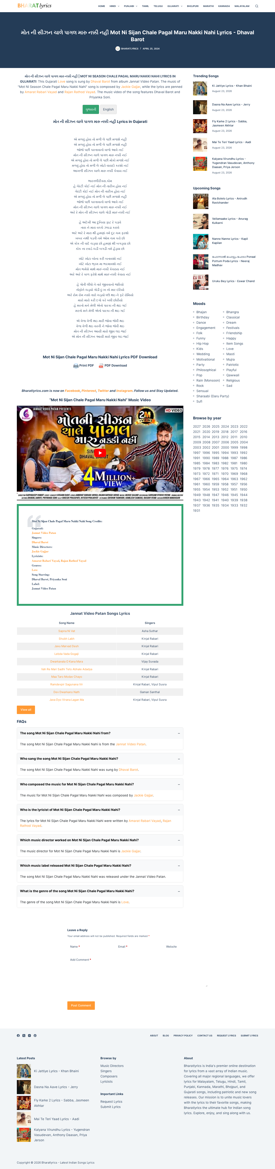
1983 (215, 463)
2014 (206, 437)
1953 (215, 489)
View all (26, 709)
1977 (215, 468)
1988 (224, 458)
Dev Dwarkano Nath (67, 692)
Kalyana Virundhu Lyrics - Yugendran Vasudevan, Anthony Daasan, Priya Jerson (233, 163)
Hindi (113, 6)
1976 (225, 468)
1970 (225, 474)
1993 (234, 453)
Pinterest (89, 391)
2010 (243, 437)
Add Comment (80, 959)
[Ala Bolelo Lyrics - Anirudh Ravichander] (200, 201)
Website (171, 946)
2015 (196, 437)
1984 (206, 463)
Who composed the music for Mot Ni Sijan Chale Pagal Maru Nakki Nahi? (77, 784)
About (154, 1035)
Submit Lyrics (249, 1035)
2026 (206, 426)
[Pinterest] (35, 1035)
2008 (206, 442)
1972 (206, 474)
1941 (215, 500)
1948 (206, 495)
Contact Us (204, 1035)
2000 (225, 447)
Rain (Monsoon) (208, 380)
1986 (243, 458)
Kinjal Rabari (150, 638)
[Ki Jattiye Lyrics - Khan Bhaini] (200, 88)
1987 (234, 458)
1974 (243, 468)
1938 (243, 500)
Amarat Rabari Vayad (41, 92)
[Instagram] (29, 1035)
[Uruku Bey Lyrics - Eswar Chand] (200, 282)
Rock (200, 386)
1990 (206, 458)
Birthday (202, 317)
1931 (196, 510)
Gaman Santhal (150, 692)
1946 (225, 495)
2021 (196, 432)
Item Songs (234, 343)
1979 (197, 468)
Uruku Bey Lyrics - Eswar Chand (233, 281)
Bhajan (201, 312)
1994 (225, 453)
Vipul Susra (158, 684)
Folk (199, 333)
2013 (215, 437)
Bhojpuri (192, 6)
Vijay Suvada (149, 661)
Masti (230, 354)
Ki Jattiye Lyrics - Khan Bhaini (232, 85)
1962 (243, 479)
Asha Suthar (150, 631)
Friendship (234, 333)
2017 (234, 432)
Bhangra (232, 312)
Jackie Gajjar (130, 87)
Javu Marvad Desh (66, 646)
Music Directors (112, 1066)
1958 (224, 484)
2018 (224, 432)
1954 (206, 489)
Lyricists (106, 1081)
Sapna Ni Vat (66, 631)
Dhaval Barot (100, 81)
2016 (243, 432)
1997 (197, 453)
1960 (206, 484)
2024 (225, 426)
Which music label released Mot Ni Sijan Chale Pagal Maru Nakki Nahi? (75, 865)
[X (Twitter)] (23, 1035)
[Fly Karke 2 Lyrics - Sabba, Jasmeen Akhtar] (200, 126)
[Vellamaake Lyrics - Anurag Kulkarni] (200, 221)
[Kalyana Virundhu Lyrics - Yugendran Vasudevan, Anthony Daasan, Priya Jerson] (200, 164)
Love (61, 81)
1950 (243, 489)
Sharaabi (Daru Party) (212, 396)
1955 (196, 489)
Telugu (158, 6)
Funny (200, 338)
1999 (234, 447)
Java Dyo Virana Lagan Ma (66, 699)
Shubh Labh (66, 638)
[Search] (256, 6)
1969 (234, 474)
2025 (215, 426)
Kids (199, 349)
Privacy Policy (183, 1035)
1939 (234, 500)
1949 (197, 495)
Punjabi (129, 6)
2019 (215, 432)
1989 (215, 458)
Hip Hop (202, 343)
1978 (206, 468)
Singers (106, 1071)
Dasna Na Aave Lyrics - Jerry (231, 104)
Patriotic (232, 365)
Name (75, 946)
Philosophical (206, 370)
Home (101, 6)
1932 (243, 505)
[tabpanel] (100, 229)
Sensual (202, 391)
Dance (201, 322)
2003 (197, 447)
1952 (224, 489)
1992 (243, 453)
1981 (233, 463)
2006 (225, 442)
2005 (234, 442)
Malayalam (242, 6)
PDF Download (115, 365)
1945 (234, 495)
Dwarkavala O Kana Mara (66, 661)
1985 (196, 463)
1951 (233, 489)
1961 (196, 484)
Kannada (224, 6)
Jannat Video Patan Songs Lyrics (100, 613)
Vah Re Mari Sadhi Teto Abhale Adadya (66, 669)
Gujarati (173, 6)
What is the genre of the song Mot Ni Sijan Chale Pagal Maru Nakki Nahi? (77, 891)
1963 (234, 479)
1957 (234, 484)
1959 (215, 484)
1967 (197, 479)
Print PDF (86, 365)
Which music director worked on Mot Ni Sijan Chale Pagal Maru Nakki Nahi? (79, 840)
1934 (225, 505)
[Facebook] (18, 1035)
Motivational (205, 359)
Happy (231, 338)
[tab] (90, 109)
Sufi (199, 401)
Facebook (72, 391)
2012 (224, 437)
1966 (206, 479)
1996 (206, 453)
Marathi (208, 6)
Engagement (205, 328)
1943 (197, 500)
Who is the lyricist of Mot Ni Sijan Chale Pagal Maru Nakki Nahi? (70, 810)
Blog (166, 1035)
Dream (231, 322)
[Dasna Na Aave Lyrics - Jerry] (200, 107)
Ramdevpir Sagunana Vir (66, 684)
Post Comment (81, 1005)
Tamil (145, 6)
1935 (215, 505)
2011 (233, 437)
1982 (224, 463)
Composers (108, 1076)
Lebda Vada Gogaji (66, 654)
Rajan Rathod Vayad (80, 92)
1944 (244, 495)
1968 (243, 474)
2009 (197, 442)
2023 (234, 426)
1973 (197, 474)
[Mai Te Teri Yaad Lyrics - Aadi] (200, 145)
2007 (216, 442)
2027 (197, 426)
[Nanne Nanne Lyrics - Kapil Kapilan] (200, 241)
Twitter (103, 391)
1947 (215, 495)
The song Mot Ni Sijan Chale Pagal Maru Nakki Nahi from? (65, 733)
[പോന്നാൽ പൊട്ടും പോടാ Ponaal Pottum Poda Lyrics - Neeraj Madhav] (200, 261)
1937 (197, 505)
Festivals (232, 328)
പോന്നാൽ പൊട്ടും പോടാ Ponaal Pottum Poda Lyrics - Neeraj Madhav (234, 261)
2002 (206, 447)
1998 (243, 447)
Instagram (124, 391)
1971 (215, 474)
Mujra (230, 359)
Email (122, 946)
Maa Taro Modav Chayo (66, 676)
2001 (215, 447)
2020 (206, 432)
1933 (234, 505)
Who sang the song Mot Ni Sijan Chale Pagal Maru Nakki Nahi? (69, 758)
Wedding (203, 354)
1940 (225, 500)
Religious (233, 380)
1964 (225, 479)
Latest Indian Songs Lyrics (77, 1162)
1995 (215, 453)
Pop (199, 375)
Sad (229, 386)
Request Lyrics (226, 1035)
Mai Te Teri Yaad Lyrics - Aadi (231, 142)
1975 (234, 468)
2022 (244, 426)
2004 (244, 442)
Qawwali (232, 375)
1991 (196, 458)
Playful (231, 370)
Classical (233, 317)
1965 (215, 479)
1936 (206, 505)
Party (200, 365)
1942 (206, 500)
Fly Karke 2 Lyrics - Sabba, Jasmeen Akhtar (61, 1102)
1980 (243, 463)
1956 (243, 484)
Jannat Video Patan (44, 533)
